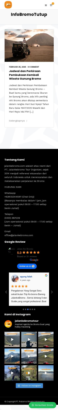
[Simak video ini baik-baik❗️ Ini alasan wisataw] (29, 356)
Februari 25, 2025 (17, 67)
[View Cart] (51, 5)
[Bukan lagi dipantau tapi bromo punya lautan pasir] (29, 339)
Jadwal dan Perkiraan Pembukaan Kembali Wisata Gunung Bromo (25, 74)
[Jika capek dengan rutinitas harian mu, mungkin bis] (12, 339)
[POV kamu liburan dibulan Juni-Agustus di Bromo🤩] (12, 373)
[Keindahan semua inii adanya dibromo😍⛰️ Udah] (46, 339)
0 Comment (33, 67)
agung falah (26, 276)
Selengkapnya (17, 120)
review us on (25, 265)
